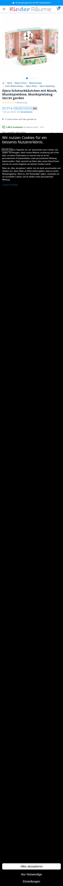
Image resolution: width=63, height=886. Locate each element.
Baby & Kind (20, 83)
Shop (9, 83)
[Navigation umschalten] (4, 9)
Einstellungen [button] (31, 881)
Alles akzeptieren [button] (32, 866)
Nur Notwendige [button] (31, 874)
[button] (25, 108)
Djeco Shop (31, 86)
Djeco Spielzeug (47, 86)
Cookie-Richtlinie (10, 185)
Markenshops (35, 83)
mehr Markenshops (14, 86)
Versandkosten (26, 112)
